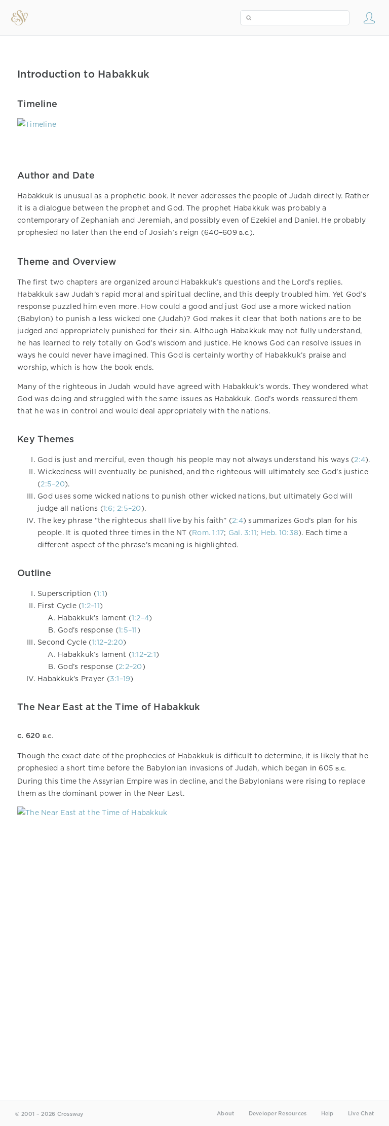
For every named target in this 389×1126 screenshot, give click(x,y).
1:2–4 (140, 618)
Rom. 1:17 (208, 533)
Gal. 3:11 (242, 533)
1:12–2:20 (107, 642)
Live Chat (361, 1113)
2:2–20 (130, 666)
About (225, 1113)
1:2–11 (91, 606)
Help (327, 1113)
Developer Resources (278, 1113)
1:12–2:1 (144, 654)
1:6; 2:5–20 (122, 508)
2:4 (359, 459)
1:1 (100, 593)
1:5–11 (128, 630)
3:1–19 (120, 679)
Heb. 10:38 (280, 533)
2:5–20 (53, 484)
